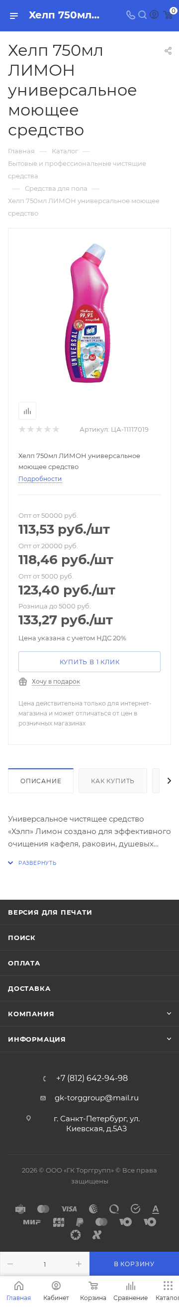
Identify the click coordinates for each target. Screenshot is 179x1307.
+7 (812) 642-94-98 (92, 1078)
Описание (40, 781)
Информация (37, 1039)
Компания (31, 1014)
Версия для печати (50, 912)
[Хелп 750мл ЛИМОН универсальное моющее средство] (89, 313)
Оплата (24, 963)
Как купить (113, 781)
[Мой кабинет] (154, 15)
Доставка (29, 988)
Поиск (22, 938)
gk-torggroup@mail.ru (97, 1097)
